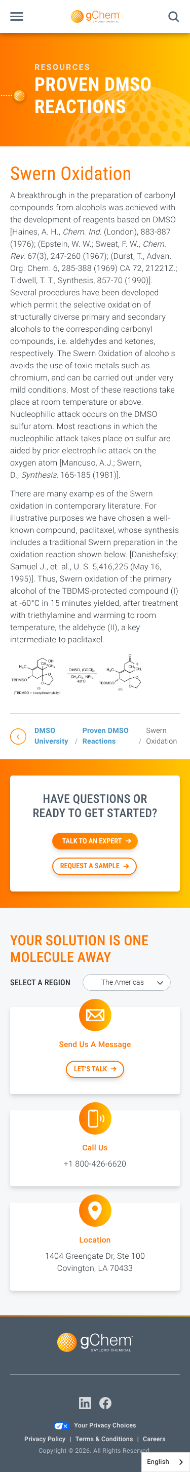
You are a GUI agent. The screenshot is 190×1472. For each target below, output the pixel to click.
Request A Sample (90, 866)
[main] (95, 673)
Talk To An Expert (92, 841)
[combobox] (165, 1462)
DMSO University (51, 736)
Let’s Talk (90, 1069)
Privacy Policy (44, 1439)
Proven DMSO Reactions (106, 736)
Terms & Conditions (104, 1439)
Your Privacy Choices (105, 1425)
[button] (16, 16)
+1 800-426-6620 (95, 1164)
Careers (154, 1439)
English (158, 1462)
